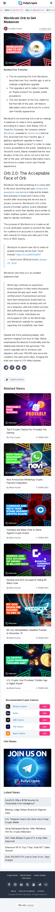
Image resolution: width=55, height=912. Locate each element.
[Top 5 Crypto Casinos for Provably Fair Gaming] (27, 409)
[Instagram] (15, 884)
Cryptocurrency (17, 379)
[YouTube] (33, 884)
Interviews (26, 878)
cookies (30, 905)
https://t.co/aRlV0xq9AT (28, 254)
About (13, 891)
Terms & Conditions (26, 891)
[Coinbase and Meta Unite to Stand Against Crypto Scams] (27, 510)
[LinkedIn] (21, 884)
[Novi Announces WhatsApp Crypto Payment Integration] (27, 459)
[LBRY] (46, 884)
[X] (27, 884)
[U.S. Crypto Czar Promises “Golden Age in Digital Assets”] (27, 660)
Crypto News (12, 875)
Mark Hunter (15, 487)
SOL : (24, 10)
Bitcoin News (25, 875)
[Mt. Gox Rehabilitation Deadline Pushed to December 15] (27, 610)
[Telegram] (39, 884)
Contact (40, 891)
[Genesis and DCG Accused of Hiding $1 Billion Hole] (27, 560)
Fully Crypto (14, 437)
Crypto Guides (40, 875)
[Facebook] (9, 884)
